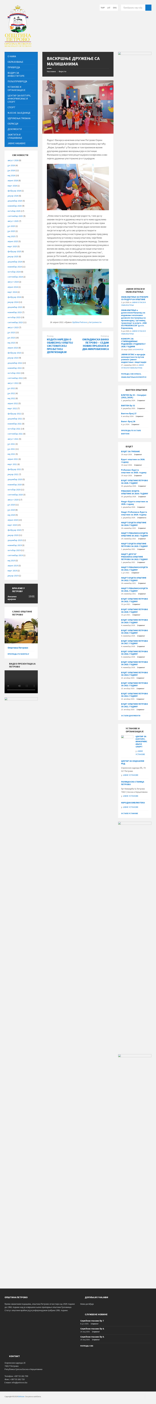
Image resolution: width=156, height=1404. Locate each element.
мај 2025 (11, 236)
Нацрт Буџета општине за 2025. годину (134, 502)
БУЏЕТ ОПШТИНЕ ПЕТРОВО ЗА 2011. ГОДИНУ (134, 705)
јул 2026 (11, 165)
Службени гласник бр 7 (92, 1320)
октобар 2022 (14, 373)
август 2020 (13, 499)
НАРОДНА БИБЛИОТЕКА (133, 802)
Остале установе (129, 813)
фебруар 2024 (14, 297)
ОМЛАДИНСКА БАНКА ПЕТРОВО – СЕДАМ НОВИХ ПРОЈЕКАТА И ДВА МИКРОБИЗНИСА (95, 344)
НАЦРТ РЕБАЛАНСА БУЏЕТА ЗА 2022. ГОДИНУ (134, 568)
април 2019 (13, 565)
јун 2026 (11, 170)
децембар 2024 (15, 261)
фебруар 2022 (14, 413)
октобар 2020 (14, 489)
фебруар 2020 (14, 530)
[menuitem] (21, 56)
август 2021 (13, 439)
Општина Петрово (18, 647)
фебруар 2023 (14, 352)
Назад (50, 336)
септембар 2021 (15, 433)
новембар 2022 (15, 368)
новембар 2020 (15, 484)
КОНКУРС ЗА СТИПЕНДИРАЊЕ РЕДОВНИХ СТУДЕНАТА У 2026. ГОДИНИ (133, 342)
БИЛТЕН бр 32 (128, 405)
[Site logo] (18, 45)
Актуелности (95, 322)
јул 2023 (11, 332)
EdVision (21, 1396)
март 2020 (12, 525)
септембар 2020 (15, 494)
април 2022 (13, 403)
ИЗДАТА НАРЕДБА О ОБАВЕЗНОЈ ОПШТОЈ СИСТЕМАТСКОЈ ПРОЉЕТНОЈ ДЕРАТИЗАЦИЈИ (60, 346)
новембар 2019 (15, 545)
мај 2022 (11, 398)
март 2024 (12, 292)
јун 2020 (11, 509)
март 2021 (12, 464)
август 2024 (13, 281)
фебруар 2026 (14, 190)
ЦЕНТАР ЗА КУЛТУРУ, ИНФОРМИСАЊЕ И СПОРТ (141, 741)
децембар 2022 (15, 363)
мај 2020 (11, 515)
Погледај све (86, 1346)
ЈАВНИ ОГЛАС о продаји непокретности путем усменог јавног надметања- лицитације (133, 358)
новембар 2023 (15, 312)
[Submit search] (148, 8)
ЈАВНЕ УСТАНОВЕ (130, 775)
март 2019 (12, 570)
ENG (115, 7)
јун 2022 (11, 393)
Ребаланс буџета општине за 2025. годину (133, 471)
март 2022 (12, 408)
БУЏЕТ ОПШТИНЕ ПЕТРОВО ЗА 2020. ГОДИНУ (134, 610)
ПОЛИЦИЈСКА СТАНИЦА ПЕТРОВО (132, 783)
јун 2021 (11, 449)
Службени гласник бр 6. (92, 1328)
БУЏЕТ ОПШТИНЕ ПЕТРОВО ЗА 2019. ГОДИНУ (134, 621)
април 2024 (13, 287)
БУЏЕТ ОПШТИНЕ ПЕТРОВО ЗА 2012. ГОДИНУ (134, 694)
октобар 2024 (14, 271)
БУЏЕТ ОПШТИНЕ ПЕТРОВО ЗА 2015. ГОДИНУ (134, 663)
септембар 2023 (15, 322)
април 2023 (13, 347)
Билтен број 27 (128, 413)
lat (108, 7)
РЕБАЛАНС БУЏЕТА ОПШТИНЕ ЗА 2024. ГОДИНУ (134, 492)
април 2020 (13, 520)
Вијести (62, 71)
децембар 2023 (15, 307)
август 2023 (13, 327)
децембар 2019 (15, 540)
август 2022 (13, 383)
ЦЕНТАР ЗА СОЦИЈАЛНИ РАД (132, 762)
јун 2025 (11, 231)
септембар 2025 (15, 216)
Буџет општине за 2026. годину (133, 460)
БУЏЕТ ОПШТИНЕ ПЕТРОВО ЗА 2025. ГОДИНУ (134, 481)
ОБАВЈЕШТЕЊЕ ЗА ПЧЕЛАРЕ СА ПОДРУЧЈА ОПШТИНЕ (134, 298)
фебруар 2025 (14, 251)
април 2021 (13, 459)
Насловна (51, 71)
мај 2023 (11, 342)
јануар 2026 (13, 195)
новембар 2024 (15, 266)
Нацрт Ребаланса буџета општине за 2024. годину (134, 513)
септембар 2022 (15, 378)
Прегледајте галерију (18, 654)
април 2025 (13, 241)
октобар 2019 (14, 550)
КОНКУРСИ (138, 349)
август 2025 (13, 221)
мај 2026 (11, 175)
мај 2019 (11, 560)
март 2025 (12, 246)
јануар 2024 (13, 302)
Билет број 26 (128, 421)
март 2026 (12, 185)
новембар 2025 (15, 205)
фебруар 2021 (14, 469)
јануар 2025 (13, 256)
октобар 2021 (14, 428)
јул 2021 (11, 444)
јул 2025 (11, 226)
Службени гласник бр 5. (92, 1336)
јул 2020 (11, 504)
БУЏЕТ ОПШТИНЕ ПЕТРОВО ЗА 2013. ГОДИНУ (134, 684)
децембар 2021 (15, 418)
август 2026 (13, 160)
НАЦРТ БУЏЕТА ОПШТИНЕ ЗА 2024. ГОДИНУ (133, 523)
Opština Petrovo (79, 322)
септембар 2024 (15, 276)
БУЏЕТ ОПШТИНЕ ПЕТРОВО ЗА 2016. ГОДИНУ (134, 652)
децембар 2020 (15, 479)
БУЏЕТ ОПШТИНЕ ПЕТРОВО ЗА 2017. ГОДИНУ (134, 642)
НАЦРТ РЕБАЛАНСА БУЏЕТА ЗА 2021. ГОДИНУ (134, 589)
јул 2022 (11, 388)
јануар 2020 (13, 535)
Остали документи (130, 715)
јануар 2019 (13, 575)
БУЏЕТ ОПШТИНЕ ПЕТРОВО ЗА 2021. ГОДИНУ (134, 600)
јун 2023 (11, 337)
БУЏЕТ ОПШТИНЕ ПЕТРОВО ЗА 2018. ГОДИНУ (134, 631)
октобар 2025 (14, 211)
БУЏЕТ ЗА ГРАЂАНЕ (130, 451)
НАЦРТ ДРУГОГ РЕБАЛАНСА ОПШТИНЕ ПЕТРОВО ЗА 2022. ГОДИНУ (134, 557)
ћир (103, 7)
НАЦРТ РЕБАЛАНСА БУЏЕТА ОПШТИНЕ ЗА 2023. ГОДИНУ (134, 534)
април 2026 (13, 180)
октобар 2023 (14, 317)
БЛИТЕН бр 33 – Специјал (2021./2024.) (133, 396)
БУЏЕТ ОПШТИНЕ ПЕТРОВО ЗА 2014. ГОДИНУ (134, 673)
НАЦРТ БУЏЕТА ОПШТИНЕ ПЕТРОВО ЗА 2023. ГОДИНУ (134, 545)
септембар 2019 (15, 555)
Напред (105, 336)
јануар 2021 (13, 474)
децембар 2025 (15, 200)
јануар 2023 (13, 357)
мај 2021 (11, 454)
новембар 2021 (15, 423)
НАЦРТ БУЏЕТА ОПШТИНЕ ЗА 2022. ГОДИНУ (133, 579)
